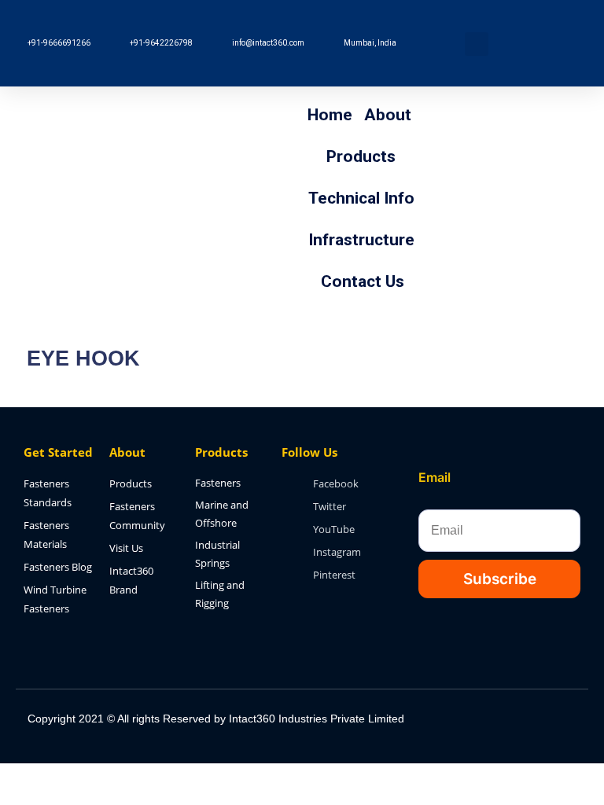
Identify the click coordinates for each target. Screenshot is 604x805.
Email (434, 477)
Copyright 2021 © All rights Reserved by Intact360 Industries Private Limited (216, 718)
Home (330, 114)
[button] (476, 44)
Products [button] (361, 156)
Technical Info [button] (361, 198)
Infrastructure (361, 239)
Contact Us (362, 281)
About (387, 114)
